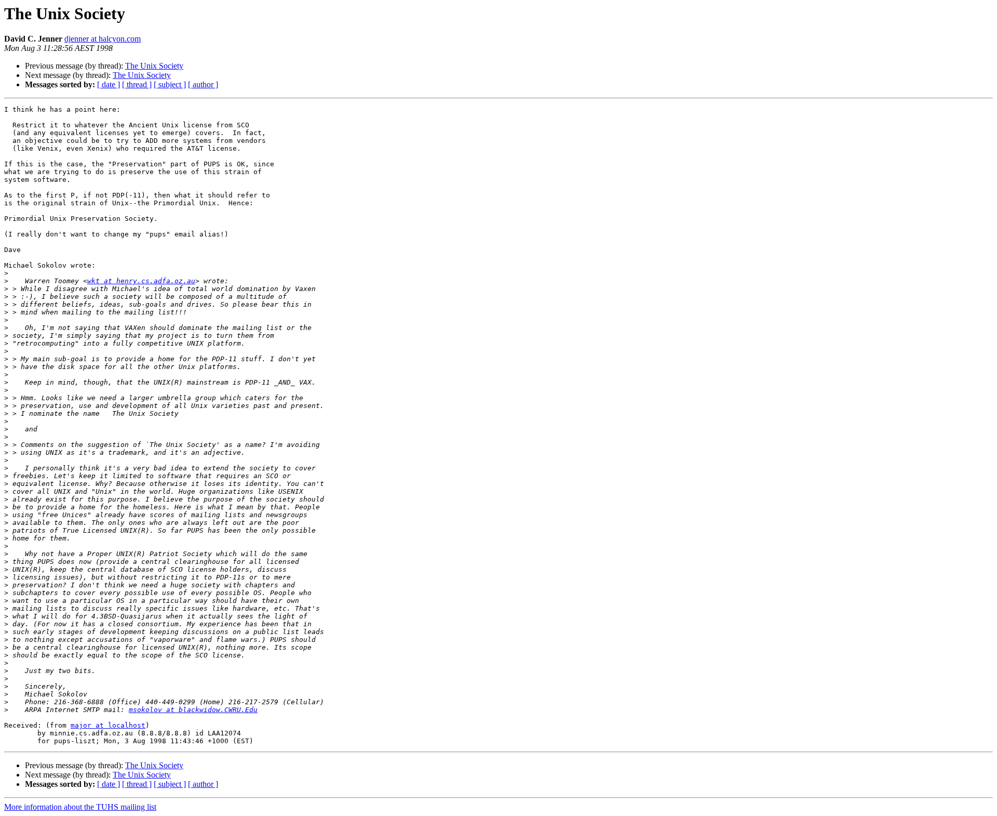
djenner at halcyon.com (102, 38)
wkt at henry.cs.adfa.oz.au (141, 281)
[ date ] (108, 84)
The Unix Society (154, 65)
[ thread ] (137, 84)
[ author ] (203, 84)
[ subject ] (170, 84)
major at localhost (108, 725)
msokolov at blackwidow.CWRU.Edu (193, 710)
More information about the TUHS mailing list (80, 806)
